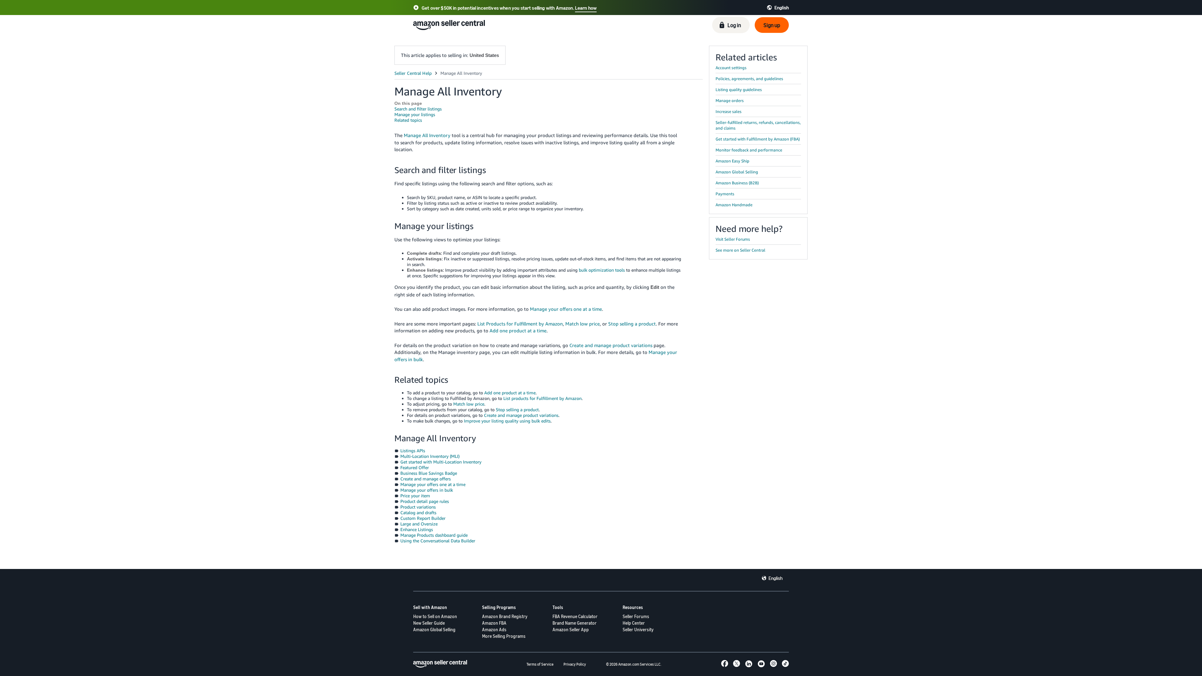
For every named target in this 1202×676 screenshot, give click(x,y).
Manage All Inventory (427, 135)
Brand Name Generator (574, 623)
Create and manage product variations (610, 345)
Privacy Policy (574, 664)
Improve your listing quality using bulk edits (507, 420)
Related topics (408, 120)
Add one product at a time (518, 330)
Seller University (638, 629)
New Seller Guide (429, 623)
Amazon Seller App (570, 629)
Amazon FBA (494, 623)
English (775, 578)
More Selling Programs (504, 636)
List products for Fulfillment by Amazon (542, 398)
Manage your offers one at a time (566, 309)
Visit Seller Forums (733, 239)
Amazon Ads (494, 629)
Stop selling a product (632, 323)
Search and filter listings (418, 108)
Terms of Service (540, 664)
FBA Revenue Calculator (575, 616)
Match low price (582, 323)
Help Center (634, 623)
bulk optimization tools (602, 270)
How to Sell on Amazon (435, 616)
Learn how (586, 8)
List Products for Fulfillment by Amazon (520, 323)
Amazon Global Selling (434, 629)
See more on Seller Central (740, 250)
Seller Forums (636, 616)
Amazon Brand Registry (504, 616)
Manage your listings (414, 114)
